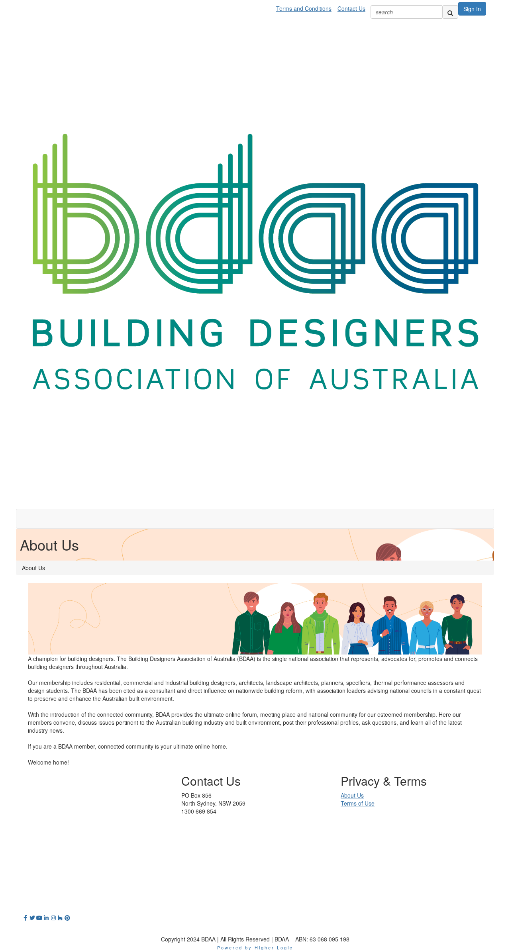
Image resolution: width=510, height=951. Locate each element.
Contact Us (351, 8)
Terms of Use (358, 803)
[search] (450, 12)
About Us (352, 795)
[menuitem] (306, 7)
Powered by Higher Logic (255, 947)
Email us (192, 827)
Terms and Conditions (304, 8)
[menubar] (323, 7)
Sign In (472, 9)
